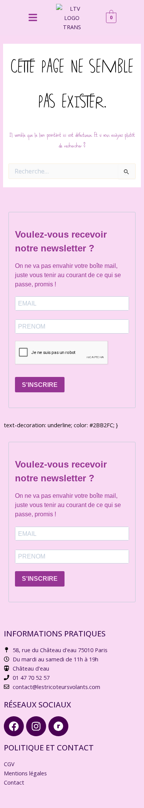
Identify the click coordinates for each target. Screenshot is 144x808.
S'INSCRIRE (40, 385)
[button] (32, 18)
